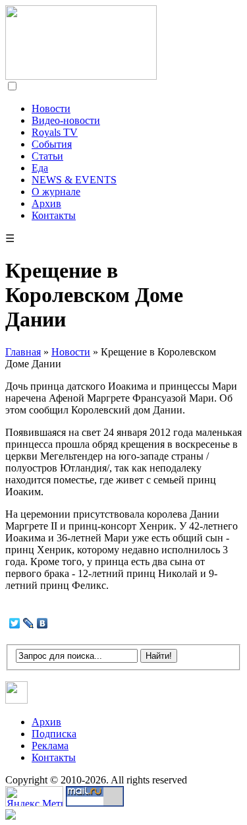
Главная (23, 351)
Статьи (47, 156)
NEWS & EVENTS (74, 179)
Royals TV (55, 132)
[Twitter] (15, 623)
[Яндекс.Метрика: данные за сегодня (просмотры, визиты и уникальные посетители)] (34, 796)
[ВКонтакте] (42, 623)
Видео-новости (66, 120)
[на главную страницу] (81, 76)
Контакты (54, 215)
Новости (51, 108)
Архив (46, 203)
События (52, 144)
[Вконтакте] (16, 700)
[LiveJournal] (29, 623)
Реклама (50, 745)
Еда (40, 167)
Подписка (54, 733)
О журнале (56, 191)
